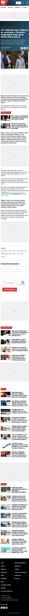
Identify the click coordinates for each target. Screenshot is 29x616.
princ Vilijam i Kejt (22, 251)
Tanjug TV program (20, 572)
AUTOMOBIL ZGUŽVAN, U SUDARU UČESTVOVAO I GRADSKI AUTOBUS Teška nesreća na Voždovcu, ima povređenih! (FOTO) (19, 403)
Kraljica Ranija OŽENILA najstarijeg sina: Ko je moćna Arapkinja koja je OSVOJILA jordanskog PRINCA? (19, 358)
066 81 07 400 (6, 595)
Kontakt (17, 578)
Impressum (18, 566)
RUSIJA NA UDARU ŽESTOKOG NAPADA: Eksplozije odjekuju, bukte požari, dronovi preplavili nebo (19, 395)
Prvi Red (3, 7)
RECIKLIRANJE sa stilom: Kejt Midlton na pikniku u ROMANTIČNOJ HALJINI (19, 341)
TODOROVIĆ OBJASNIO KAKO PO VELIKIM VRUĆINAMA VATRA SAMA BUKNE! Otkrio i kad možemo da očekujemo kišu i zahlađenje (19, 550)
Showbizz (4, 27)
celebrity (3, 257)
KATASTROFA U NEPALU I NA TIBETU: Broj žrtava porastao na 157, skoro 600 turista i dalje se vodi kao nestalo (19, 420)
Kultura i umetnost (7, 591)
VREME (3, 484)
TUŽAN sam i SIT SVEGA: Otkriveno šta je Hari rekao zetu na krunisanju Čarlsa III (20, 349)
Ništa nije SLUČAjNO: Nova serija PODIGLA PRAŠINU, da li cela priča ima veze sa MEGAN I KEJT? (20, 333)
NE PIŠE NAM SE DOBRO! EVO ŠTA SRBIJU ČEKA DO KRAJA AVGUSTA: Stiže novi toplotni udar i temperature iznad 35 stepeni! (20, 524)
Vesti (3, 389)
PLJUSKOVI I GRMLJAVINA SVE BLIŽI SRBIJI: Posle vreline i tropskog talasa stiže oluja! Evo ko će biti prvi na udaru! (19, 516)
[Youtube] (7, 608)
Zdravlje (3, 569)
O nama (17, 569)
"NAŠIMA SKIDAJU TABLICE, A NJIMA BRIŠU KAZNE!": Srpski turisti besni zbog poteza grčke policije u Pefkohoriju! (20, 428)
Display (25, 7)
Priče (2, 581)
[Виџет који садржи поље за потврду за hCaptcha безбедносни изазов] (14, 283)
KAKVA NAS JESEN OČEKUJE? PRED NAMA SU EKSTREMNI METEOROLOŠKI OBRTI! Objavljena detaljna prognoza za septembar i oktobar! (19, 490)
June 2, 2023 (5, 195)
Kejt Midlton (4, 251)
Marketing (18, 575)
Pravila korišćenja (20, 562)
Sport (2, 575)
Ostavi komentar (9, 289)
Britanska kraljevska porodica (8, 254)
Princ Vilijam (12, 251)
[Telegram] (27, 48)
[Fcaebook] (22, 48)
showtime (20, 254)
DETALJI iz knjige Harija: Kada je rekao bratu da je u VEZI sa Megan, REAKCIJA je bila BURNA (19, 126)
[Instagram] (4, 608)
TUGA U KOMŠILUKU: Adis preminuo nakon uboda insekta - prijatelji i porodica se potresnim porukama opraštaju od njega (20, 437)
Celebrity (17, 7)
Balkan (10, 7)
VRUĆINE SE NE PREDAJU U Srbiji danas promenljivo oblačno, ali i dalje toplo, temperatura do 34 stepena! (19, 507)
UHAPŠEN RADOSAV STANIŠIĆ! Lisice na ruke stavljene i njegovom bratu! (20, 411)
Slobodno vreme (6, 585)
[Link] (24, 48)
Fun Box (3, 588)
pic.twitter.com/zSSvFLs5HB (15, 192)
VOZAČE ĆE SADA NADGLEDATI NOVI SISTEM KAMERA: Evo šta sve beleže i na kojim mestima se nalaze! (20, 446)
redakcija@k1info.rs (8, 597)
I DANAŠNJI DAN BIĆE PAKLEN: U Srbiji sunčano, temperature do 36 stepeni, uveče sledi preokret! (20, 533)
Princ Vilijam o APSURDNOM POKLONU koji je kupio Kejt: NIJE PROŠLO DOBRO (19, 117)
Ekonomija (4, 572)
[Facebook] (7, 119)
